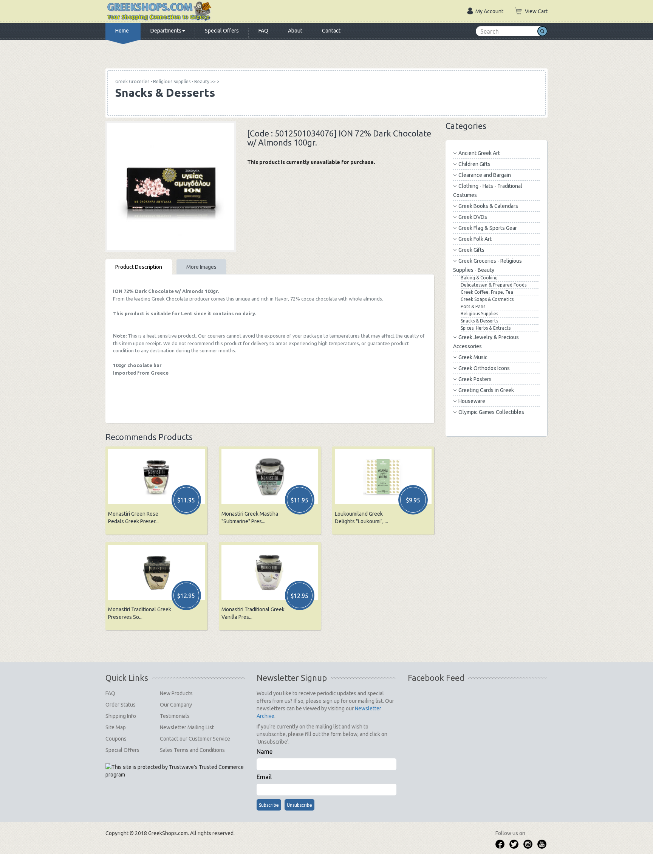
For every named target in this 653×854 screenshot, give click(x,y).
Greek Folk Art (475, 239)
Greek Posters (475, 379)
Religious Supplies (479, 313)
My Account (489, 11)
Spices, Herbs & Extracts (486, 327)
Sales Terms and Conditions (192, 750)
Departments (165, 31)
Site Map (115, 727)
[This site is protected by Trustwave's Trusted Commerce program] (174, 770)
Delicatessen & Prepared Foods (493, 284)
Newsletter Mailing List (187, 727)
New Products (176, 693)
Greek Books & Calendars (488, 206)
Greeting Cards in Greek (486, 390)
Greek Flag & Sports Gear (487, 228)
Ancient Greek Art (479, 153)
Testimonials (175, 716)
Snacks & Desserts (479, 320)
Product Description (138, 267)
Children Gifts (474, 164)
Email (264, 777)
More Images (201, 267)
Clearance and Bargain (484, 175)
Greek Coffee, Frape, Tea (487, 292)
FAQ (263, 31)
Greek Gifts (471, 250)
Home (122, 31)
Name (264, 752)
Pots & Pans (473, 306)
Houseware (471, 401)
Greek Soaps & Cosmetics (487, 299)
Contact (331, 31)
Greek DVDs (472, 217)
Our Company (176, 705)
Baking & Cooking (479, 277)
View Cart (536, 11)
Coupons (116, 739)
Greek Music (472, 357)
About (295, 31)
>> (165, 81)
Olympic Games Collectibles (491, 412)
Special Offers (222, 31)
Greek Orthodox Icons (484, 368)
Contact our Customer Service (195, 739)
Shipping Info (120, 716)
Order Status (120, 705)
